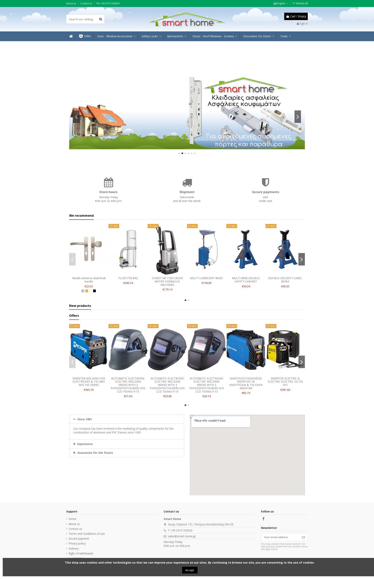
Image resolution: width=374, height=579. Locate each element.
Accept (189, 570)
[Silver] (82, 291)
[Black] (94, 291)
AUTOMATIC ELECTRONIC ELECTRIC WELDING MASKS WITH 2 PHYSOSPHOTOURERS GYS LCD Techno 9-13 (128, 385)
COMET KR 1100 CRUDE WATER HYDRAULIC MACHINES (167, 281)
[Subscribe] (303, 537)
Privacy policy (77, 543)
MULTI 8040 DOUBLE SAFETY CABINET (246, 279)
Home (72, 519)
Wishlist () (301, 3)
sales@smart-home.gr (182, 536)
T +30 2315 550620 (180, 530)
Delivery (74, 548)
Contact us (86, 3)
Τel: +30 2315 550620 (107, 3)
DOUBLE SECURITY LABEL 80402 (285, 279)
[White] (90, 291)
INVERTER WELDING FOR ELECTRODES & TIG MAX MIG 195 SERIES (88, 382)
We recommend (81, 216)
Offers (74, 316)
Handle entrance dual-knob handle (89, 279)
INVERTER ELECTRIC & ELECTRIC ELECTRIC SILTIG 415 (285, 382)
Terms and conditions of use (87, 533)
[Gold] (86, 291)
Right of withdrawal (81, 553)
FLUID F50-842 (128, 278)
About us (71, 3)
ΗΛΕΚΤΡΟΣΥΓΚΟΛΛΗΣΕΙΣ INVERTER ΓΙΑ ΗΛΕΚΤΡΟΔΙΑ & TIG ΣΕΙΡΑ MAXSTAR (246, 383)
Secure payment (79, 538)
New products (80, 306)
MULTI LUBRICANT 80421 (206, 278)
